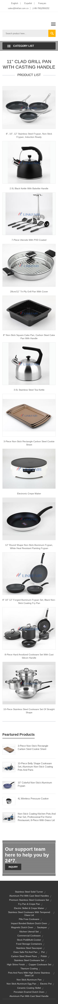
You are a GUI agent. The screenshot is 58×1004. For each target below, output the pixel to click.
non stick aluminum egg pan (21, 983)
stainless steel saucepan (29, 948)
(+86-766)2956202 (41, 8)
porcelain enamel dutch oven (29, 992)
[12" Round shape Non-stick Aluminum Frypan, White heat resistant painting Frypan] (29, 518)
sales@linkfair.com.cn (18, 8)
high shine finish (16, 964)
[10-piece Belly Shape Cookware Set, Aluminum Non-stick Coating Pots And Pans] (9, 767)
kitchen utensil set (29, 931)
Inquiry (13, 867)
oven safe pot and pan (25, 952)
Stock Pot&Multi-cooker (29, 939)
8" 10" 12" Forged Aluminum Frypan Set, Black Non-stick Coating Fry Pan (29, 601)
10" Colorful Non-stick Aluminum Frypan (35, 784)
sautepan (42, 927)
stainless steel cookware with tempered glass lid (29, 913)
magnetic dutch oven (22, 927)
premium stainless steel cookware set (29, 900)
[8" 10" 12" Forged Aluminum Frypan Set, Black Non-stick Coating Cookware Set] (29, 573)
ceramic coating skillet (29, 988)
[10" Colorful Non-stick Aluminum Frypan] (9, 785)
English (14, 3)
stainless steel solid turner (29, 891)
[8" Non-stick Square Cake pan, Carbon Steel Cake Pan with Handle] (29, 312)
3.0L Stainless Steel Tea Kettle (29, 389)
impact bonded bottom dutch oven (29, 923)
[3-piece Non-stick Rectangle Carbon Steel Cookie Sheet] (29, 415)
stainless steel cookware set (29, 960)
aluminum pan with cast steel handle (29, 996)
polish (44, 956)
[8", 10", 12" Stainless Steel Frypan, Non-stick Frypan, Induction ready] (29, 107)
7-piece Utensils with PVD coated (29, 240)
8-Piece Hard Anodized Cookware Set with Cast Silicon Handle (29, 656)
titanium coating (29, 968)
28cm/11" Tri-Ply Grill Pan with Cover (29, 291)
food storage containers (29, 944)
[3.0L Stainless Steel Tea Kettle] (29, 363)
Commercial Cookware (29, 935)
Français (42, 3)
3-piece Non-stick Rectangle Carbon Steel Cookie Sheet (29, 443)
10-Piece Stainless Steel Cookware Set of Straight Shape (29, 711)
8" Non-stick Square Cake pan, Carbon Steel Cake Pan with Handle (29, 337)
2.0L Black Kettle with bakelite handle (29, 188)
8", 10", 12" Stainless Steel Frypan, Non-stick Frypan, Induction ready (29, 135)
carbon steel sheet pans (24, 956)
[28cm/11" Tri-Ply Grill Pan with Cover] (29, 265)
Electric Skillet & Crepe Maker (29, 908)
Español (28, 3)
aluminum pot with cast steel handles (29, 895)
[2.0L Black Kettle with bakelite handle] (29, 162)
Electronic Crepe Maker (29, 493)
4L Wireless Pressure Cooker (33, 798)
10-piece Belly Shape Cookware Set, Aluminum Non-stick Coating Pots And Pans (35, 766)
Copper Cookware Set (40, 964)
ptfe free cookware (29, 919)
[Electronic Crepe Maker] (29, 468)
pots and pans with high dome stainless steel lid (29, 974)
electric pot (46, 983)
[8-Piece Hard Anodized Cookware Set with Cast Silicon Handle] (29, 628)
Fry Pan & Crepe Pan (29, 904)
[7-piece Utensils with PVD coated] (29, 213)
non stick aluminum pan (29, 979)
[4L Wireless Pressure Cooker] (9, 800)
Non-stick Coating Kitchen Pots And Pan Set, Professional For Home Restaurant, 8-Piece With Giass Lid (37, 817)
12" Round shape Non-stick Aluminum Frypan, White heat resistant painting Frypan (29, 547)
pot (43, 952)
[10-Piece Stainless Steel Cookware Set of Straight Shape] (29, 683)
